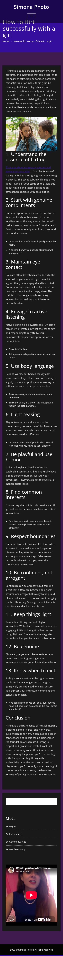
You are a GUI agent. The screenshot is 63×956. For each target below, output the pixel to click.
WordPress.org (17, 849)
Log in (12, 826)
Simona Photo (31, 6)
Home (5, 41)
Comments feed (17, 841)
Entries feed (15, 834)
